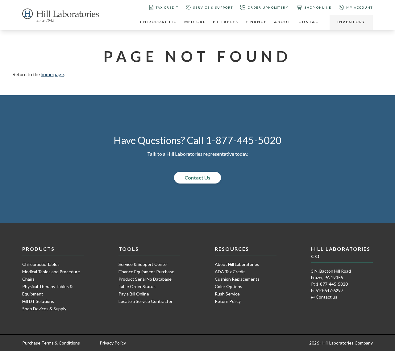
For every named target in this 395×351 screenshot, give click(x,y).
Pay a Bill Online (133, 293)
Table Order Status (137, 286)
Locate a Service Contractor (145, 301)
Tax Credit (167, 7)
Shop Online (318, 7)
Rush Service (227, 293)
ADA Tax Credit (230, 271)
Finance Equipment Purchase (146, 271)
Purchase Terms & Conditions (51, 342)
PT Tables (225, 21)
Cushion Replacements (237, 279)
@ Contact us (324, 296)
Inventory (351, 21)
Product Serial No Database (145, 279)
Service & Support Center (143, 264)
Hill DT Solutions (38, 301)
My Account (359, 7)
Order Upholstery (268, 7)
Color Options (228, 286)
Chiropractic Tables (41, 264)
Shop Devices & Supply (44, 308)
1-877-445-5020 (243, 140)
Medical (195, 21)
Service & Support (213, 7)
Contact (310, 21)
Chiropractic (158, 21)
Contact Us (197, 177)
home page (52, 74)
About (282, 21)
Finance (256, 21)
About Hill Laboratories (237, 264)
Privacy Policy (113, 342)
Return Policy (228, 301)
